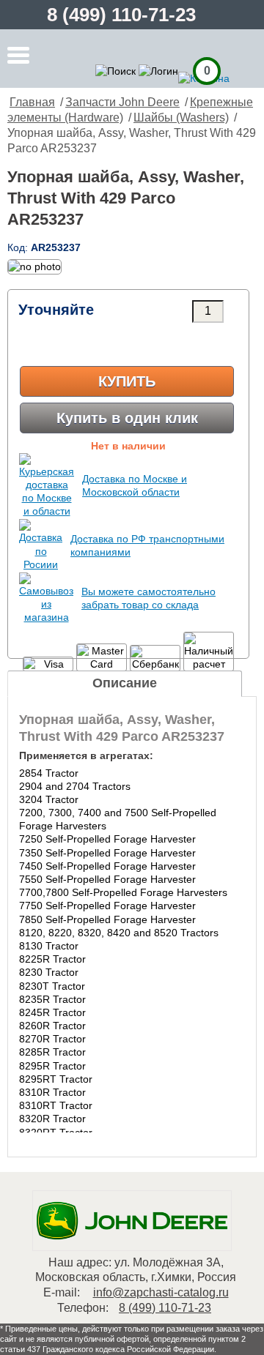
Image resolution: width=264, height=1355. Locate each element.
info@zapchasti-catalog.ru (161, 1292)
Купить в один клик (127, 418)
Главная (32, 102)
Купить (126, 381)
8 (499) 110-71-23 (121, 15)
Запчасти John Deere (122, 102)
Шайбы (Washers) (181, 117)
